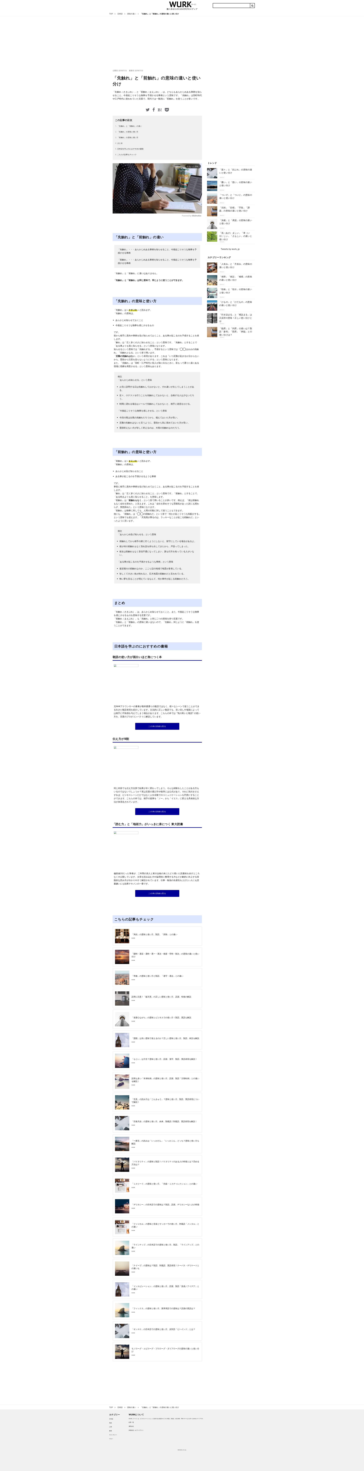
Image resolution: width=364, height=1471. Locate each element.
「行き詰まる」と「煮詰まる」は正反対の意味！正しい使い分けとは (235, 317)
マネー (111, 1439)
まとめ (120, 143)
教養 (110, 1431)
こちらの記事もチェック (126, 154)
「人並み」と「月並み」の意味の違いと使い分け (235, 266)
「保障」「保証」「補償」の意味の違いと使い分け (235, 278)
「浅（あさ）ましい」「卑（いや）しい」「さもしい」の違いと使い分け (235, 236)
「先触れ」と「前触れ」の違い (129, 126)
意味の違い (222, 177)
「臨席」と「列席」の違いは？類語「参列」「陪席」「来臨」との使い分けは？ (235, 331)
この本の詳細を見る (157, 726)
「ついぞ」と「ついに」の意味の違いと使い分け (235, 197)
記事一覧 (131, 1422)
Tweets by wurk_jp (230, 249)
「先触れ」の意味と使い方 (127, 132)
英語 (110, 1423)
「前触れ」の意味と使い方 (127, 137)
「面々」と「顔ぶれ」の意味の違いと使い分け (235, 171)
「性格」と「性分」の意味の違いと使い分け (235, 291)
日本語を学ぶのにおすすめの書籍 (130, 149)
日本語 (111, 1419)
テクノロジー (113, 1435)
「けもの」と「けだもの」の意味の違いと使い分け (235, 304)
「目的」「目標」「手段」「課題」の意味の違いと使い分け (234, 209)
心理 (110, 1427)
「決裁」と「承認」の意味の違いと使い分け (235, 222)
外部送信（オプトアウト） (136, 1430)
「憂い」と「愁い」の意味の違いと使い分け (235, 184)
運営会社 (131, 1426)
